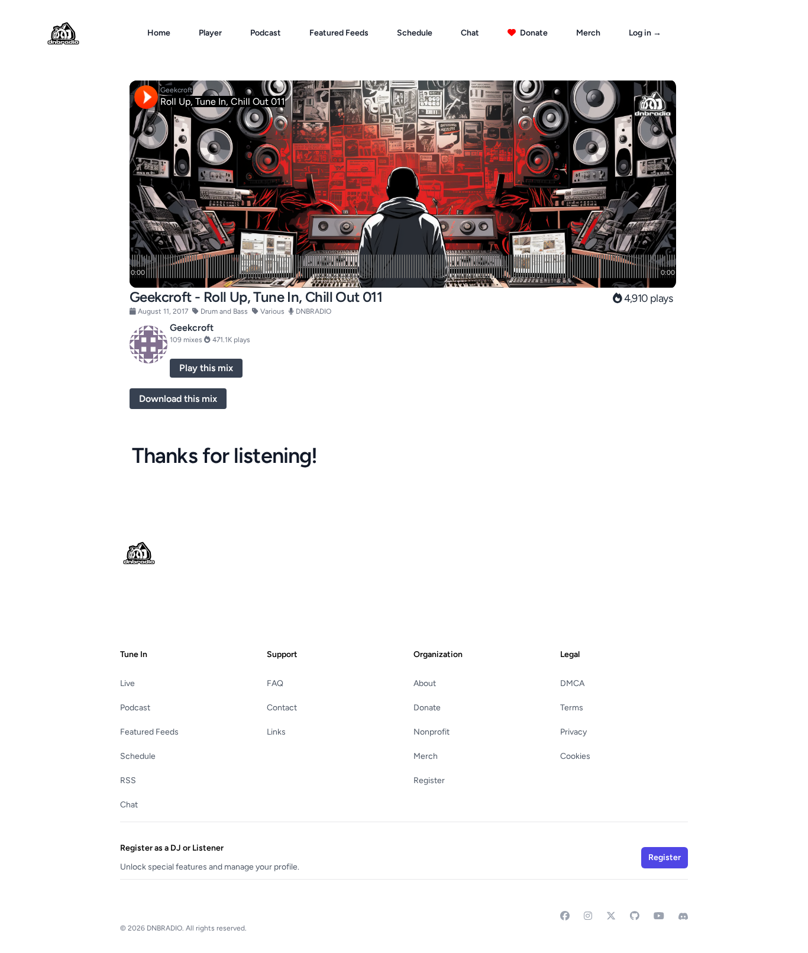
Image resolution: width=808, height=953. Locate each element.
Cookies (575, 756)
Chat (470, 33)
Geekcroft (192, 327)
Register (429, 780)
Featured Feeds (339, 33)
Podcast (265, 33)
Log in (645, 33)
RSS (128, 780)
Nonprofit (431, 732)
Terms (571, 708)
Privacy (573, 732)
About (424, 683)
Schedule (414, 33)
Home (158, 33)
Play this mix (206, 368)
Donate (533, 33)
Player (210, 33)
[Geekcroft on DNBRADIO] (148, 344)
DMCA (572, 683)
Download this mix (178, 398)
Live (127, 683)
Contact (282, 708)
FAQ (275, 683)
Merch (588, 33)
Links (276, 732)
